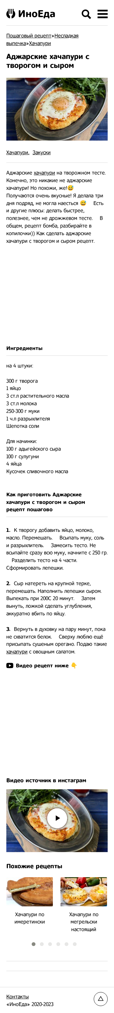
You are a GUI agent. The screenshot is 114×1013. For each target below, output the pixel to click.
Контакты (17, 997)
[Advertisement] (57, 294)
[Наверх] (101, 999)
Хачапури (17, 152)
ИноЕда (36, 14)
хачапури (44, 173)
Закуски (42, 152)
